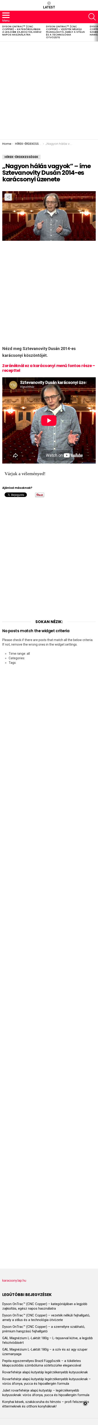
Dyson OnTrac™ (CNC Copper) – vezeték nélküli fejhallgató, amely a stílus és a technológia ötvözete (65, 32)
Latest (49, 7)
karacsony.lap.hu (14, 1280)
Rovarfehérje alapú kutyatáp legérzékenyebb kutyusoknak (45, 1372)
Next (95, 32)
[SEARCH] (92, 17)
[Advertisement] (49, 90)
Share (8, 197)
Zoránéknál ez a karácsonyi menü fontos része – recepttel (48, 368)
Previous (2, 32)
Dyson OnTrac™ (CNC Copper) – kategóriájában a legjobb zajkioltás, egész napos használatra (21, 30)
